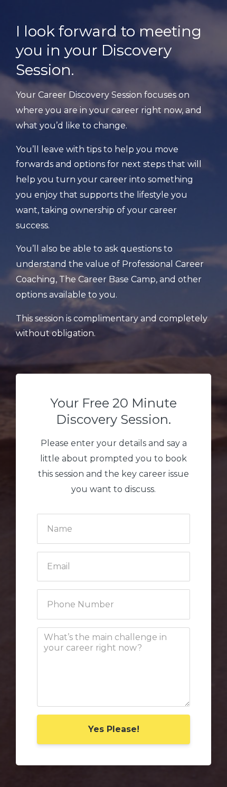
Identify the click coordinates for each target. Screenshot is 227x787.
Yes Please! (113, 729)
